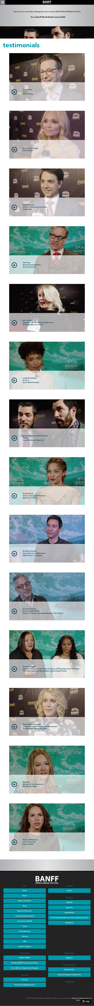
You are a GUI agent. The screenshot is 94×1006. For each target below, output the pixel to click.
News (25, 906)
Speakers (69, 907)
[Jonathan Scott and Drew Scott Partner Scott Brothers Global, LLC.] (47, 446)
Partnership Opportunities (24, 985)
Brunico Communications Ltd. (82, 998)
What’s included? (24, 901)
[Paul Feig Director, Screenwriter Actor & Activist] (47, 273)
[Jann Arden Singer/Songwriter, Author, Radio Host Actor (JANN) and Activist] (47, 331)
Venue (69, 890)
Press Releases (25, 931)
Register (69, 958)
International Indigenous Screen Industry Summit (69, 917)
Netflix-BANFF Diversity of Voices (24, 963)
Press (24, 926)
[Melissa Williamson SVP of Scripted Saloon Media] (47, 850)
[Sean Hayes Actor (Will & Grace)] (47, 100)
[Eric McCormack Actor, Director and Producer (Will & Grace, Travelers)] (47, 562)
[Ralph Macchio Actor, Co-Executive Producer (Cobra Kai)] (47, 215)
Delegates (69, 923)
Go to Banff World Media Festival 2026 (48, 17)
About (24, 896)
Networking (69, 912)
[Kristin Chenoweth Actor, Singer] (47, 158)
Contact (25, 936)
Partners (24, 980)
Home (24, 890)
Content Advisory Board (24, 916)
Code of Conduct (24, 946)
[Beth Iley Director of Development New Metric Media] (47, 793)
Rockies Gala (69, 969)
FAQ (24, 941)
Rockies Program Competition (69, 975)
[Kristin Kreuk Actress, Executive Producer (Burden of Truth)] (47, 504)
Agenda (69, 902)
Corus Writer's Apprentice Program (24, 968)
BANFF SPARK (24, 958)
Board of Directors (25, 911)
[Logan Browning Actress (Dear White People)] (47, 389)
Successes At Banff (24, 921)
